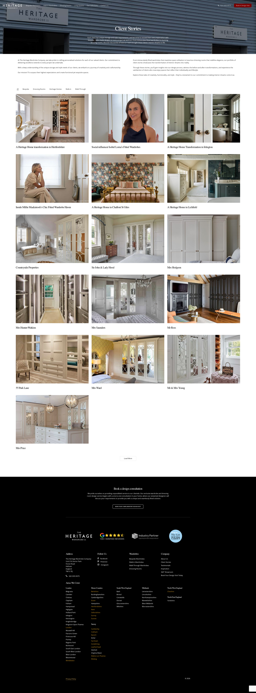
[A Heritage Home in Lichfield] (203, 178)
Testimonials (165, 565)
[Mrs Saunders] (128, 299)
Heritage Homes (55, 89)
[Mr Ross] (203, 299)
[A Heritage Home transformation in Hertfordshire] (52, 118)
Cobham (94, 632)
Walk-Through (80, 89)
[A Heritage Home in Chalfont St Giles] (128, 178)
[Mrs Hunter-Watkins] (52, 299)
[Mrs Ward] (128, 359)
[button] (128, 506)
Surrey (93, 615)
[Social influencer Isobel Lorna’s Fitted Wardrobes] (128, 118)
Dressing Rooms (39, 89)
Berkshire (94, 591)
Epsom (93, 635)
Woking (94, 659)
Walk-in (68, 89)
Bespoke (26, 89)
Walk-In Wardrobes (136, 562)
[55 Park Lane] (52, 359)
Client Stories (166, 562)
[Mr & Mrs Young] (203, 359)
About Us (164, 559)
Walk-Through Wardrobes (139, 565)
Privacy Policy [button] (71, 679)
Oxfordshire (95, 612)
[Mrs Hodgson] (203, 238)
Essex (93, 600)
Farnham (94, 641)
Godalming (95, 644)
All (18, 89)
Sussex (93, 618)
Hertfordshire (96, 606)
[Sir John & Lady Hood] (128, 238)
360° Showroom (167, 572)
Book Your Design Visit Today (172, 575)
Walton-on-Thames (98, 656)
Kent (93, 609)
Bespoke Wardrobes (137, 559)
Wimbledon (70, 660)
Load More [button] (128, 458)
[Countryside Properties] (52, 238)
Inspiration (165, 569)
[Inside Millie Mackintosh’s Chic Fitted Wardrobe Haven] (52, 178)
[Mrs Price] (52, 419)
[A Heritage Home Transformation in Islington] (203, 118)
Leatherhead (96, 647)
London (69, 627)
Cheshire (170, 591)
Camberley (95, 629)
